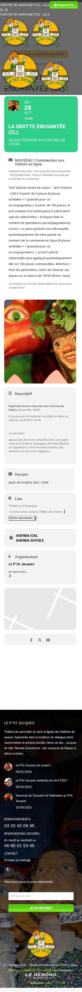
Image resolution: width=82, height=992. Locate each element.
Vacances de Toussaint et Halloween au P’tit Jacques (44, 798)
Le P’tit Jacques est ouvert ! (33, 765)
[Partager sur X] (39, 639)
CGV (36, 970)
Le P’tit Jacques (21, 564)
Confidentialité (49, 970)
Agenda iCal (27, 536)
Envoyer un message (17, 860)
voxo (48, 983)
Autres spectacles (21, 517)
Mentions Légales (20, 970)
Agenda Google (30, 540)
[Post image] (8, 767)
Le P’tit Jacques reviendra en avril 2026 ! (42, 780)
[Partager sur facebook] (31, 639)
